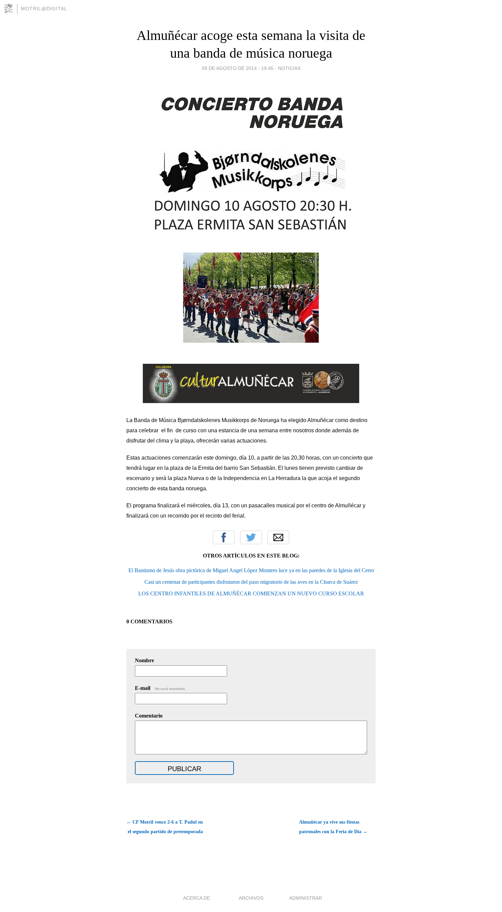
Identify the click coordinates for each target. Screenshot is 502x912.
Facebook (224, 537)
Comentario (149, 716)
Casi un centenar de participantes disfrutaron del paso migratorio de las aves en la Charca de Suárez (251, 582)
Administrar (305, 898)
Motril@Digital (44, 8)
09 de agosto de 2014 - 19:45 (238, 68)
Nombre (144, 660)
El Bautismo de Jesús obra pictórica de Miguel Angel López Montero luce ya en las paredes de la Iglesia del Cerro (251, 570)
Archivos (251, 898)
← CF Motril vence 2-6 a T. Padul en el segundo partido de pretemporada (164, 827)
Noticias (289, 68)
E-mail (160, 688)
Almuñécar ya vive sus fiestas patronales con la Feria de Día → (333, 827)
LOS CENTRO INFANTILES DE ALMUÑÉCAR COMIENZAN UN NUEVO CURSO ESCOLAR (251, 593)
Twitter (251, 537)
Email (278, 537)
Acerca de (196, 898)
